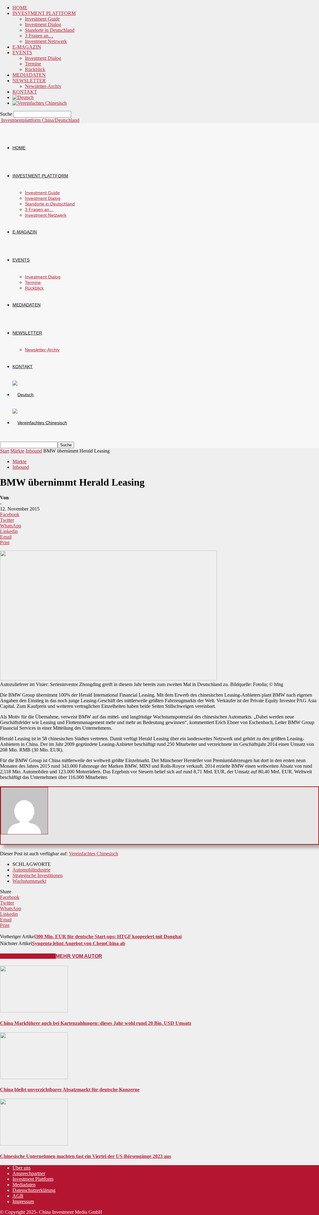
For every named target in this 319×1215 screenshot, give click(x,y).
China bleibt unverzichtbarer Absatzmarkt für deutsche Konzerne (70, 1089)
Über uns (21, 1167)
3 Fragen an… (39, 35)
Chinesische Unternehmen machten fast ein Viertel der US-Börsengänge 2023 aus (85, 1156)
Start (4, 451)
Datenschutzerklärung (33, 1190)
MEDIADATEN (29, 75)
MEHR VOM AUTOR (79, 956)
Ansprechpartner (28, 1173)
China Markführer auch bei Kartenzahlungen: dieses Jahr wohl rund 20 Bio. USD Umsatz (95, 1023)
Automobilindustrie (31, 869)
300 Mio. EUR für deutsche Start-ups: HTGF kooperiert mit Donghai (109, 936)
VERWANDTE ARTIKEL (28, 956)
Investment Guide (42, 19)
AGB (17, 1195)
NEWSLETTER (29, 80)
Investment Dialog (43, 24)
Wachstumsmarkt (29, 881)
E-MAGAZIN (26, 47)
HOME (19, 7)
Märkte (17, 451)
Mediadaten (24, 1184)
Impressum (23, 1201)
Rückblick (35, 69)
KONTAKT (24, 91)
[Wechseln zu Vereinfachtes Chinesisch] (39, 103)
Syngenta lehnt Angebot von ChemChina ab (78, 943)
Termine (33, 63)
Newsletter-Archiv (43, 86)
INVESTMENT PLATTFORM (44, 13)
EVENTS (22, 52)
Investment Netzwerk (46, 41)
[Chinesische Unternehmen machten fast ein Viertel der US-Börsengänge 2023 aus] (34, 1143)
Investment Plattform (32, 1179)
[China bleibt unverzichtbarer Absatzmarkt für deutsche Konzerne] (34, 1077)
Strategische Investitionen (37, 875)
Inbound (34, 451)
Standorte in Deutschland (49, 30)
